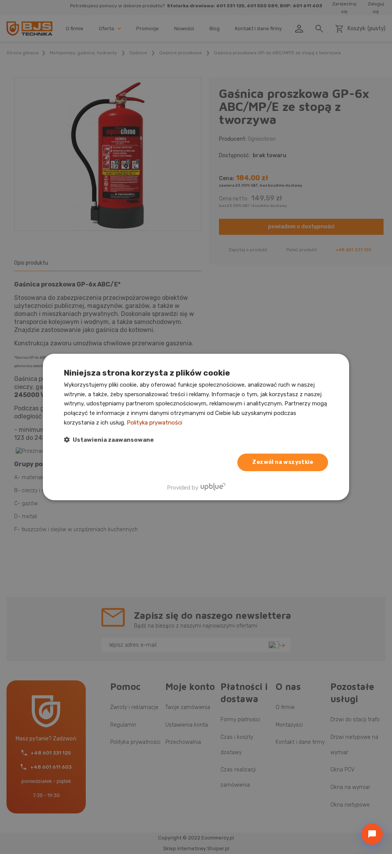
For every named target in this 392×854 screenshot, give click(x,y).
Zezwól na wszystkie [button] (282, 462)
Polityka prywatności (154, 422)
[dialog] (196, 427)
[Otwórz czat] (372, 834)
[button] (109, 439)
